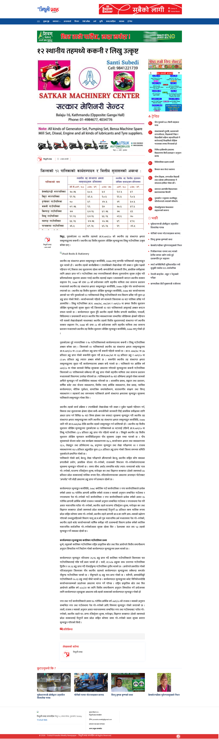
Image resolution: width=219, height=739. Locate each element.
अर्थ (94, 21)
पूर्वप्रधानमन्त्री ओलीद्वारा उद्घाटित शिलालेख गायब (164, 226)
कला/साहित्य (111, 21)
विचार (76, 21)
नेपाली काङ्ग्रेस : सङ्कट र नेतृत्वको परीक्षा (165, 276)
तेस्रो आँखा (86, 21)
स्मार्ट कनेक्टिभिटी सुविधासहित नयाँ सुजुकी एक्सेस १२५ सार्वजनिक (165, 266)
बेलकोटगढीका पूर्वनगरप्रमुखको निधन (166, 245)
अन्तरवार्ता (67, 21)
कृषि (101, 21)
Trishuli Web (42, 720)
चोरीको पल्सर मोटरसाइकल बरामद (165, 233)
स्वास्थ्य (121, 21)
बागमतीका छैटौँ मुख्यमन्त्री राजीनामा (166, 284)
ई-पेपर (130, 21)
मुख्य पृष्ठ (46, 21)
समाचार (56, 21)
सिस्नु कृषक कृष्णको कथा (161, 239)
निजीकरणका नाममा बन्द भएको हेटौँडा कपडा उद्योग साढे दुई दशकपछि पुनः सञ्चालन (164, 255)
